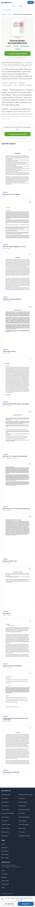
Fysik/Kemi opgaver (6, 824)
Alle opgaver (4, 847)
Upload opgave (4, 854)
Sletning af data (5, 884)
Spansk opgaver (22, 828)
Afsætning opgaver (5, 794)
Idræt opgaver (4, 835)
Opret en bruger (5, 857)
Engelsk (10, 14)
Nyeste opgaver (5, 851)
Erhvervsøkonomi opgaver (7, 813)
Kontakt (3, 870)
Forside (3, 844)
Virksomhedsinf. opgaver (24, 835)
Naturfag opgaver (22, 805)
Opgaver (21, 6)
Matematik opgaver (23, 802)
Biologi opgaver (5, 802)
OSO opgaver (21, 813)
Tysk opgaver (21, 832)
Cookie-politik (19, 899)
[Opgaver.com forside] (6, 2)
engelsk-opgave (29, 62)
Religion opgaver (22, 820)
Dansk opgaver (5, 805)
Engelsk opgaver (5, 809)
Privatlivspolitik (5, 880)
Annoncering (4, 873)
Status (3, 887)
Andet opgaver (4, 798)
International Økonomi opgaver (25, 794)
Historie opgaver (5, 832)
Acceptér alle (25, 904)
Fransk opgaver (5, 817)
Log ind (31, 2)
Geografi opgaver (5, 828)
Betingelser (4, 877)
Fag (13, 6)
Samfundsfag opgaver (23, 824)
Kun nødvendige (9, 904)
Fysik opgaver (4, 820)
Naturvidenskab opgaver (24, 809)
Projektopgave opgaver (23, 817)
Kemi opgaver (21, 798)
